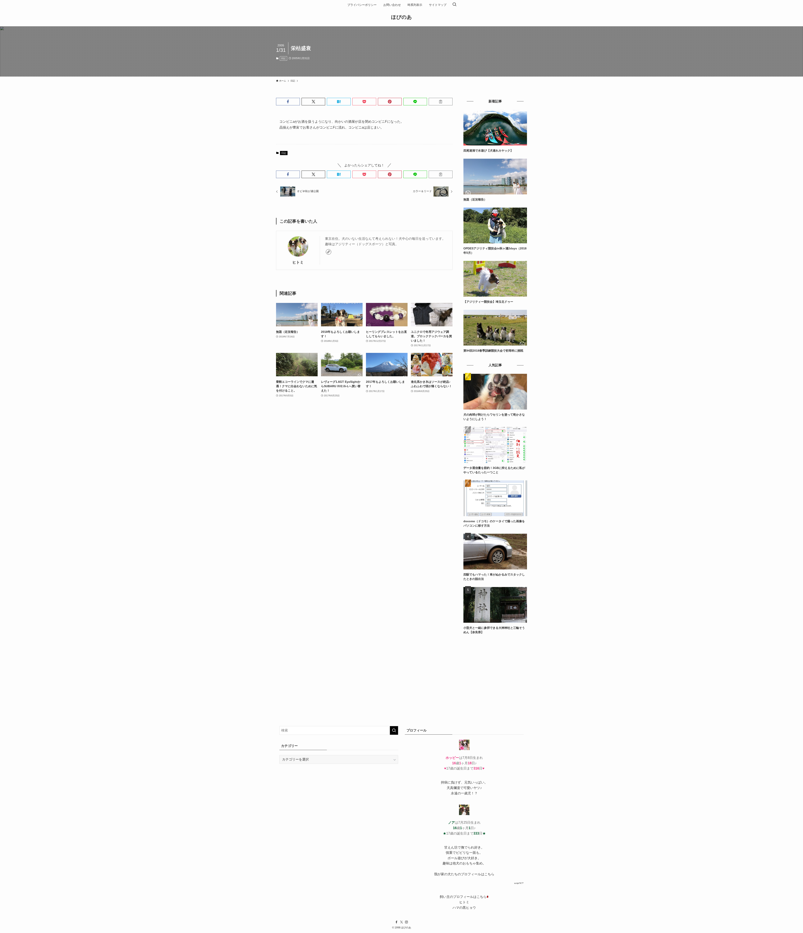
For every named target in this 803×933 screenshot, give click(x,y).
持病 (444, 782)
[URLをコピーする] (441, 101)
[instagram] (406, 922)
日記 (283, 58)
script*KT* (519, 883)
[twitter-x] (401, 922)
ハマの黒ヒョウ (464, 907)
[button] (288, 101)
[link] (328, 252)
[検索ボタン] (454, 5)
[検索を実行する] (394, 730)
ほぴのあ (401, 17)
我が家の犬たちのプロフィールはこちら (464, 874)
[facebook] (396, 922)
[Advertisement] (495, 669)
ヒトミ (298, 262)
